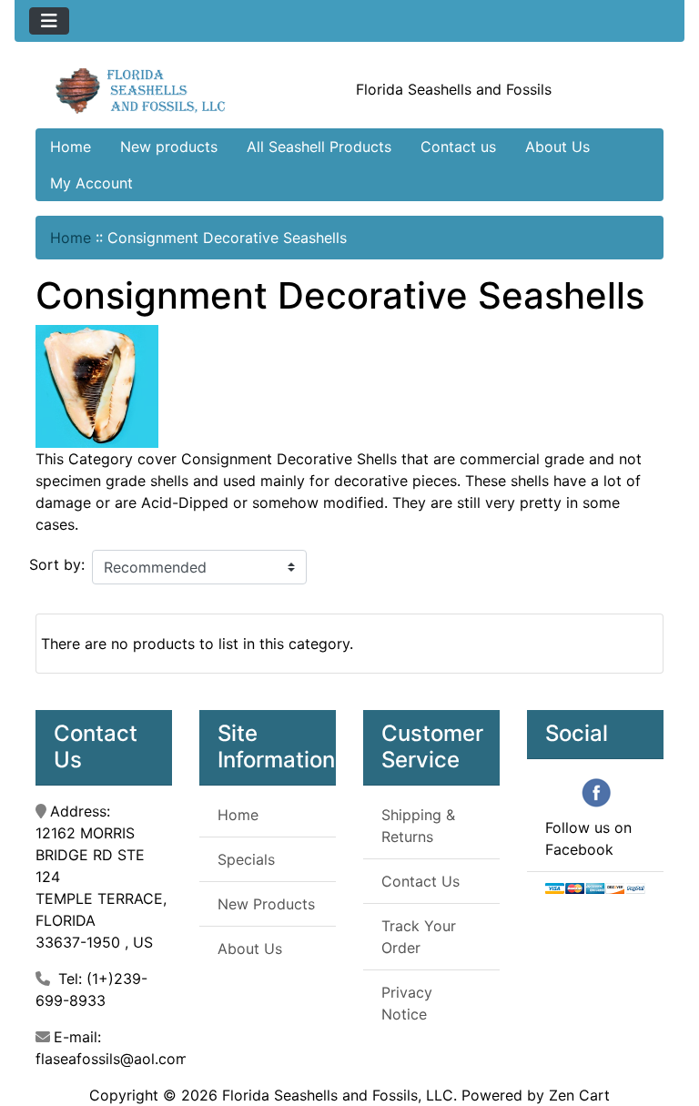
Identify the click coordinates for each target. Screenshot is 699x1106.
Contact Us (420, 881)
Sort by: (57, 564)
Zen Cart (579, 1095)
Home (70, 146)
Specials (246, 859)
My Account (91, 183)
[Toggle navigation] (49, 21)
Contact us (458, 146)
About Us (557, 146)
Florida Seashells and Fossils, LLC (337, 1095)
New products (169, 146)
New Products (266, 904)
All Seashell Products (319, 146)
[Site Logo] (140, 90)
